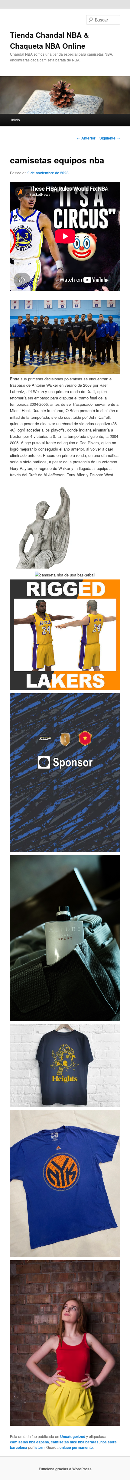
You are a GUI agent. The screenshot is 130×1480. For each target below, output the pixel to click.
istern (39, 1447)
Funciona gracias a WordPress (65, 1469)
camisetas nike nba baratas (75, 1442)
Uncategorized (72, 1436)
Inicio (15, 119)
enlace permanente (76, 1447)
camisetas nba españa (29, 1442)
